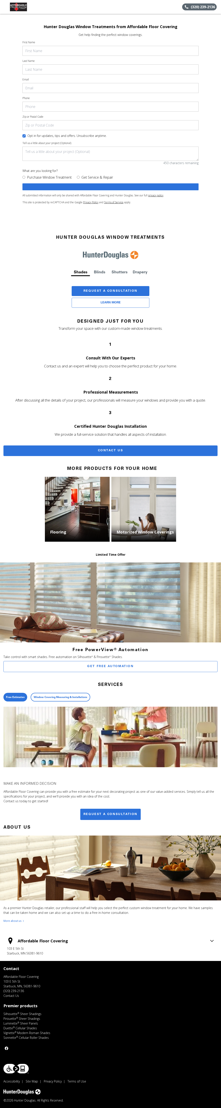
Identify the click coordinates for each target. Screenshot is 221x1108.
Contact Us (110, 450)
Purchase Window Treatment (49, 177)
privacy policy (155, 195)
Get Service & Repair (97, 177)
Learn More (111, 302)
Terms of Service (113, 202)
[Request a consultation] (110, 186)
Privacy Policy (90, 202)
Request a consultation (110, 814)
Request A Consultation (110, 291)
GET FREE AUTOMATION (110, 666)
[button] (5, 7)
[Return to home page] (23, 7)
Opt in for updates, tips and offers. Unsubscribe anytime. (67, 136)
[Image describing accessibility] (16, 1068)
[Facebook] (6, 1048)
